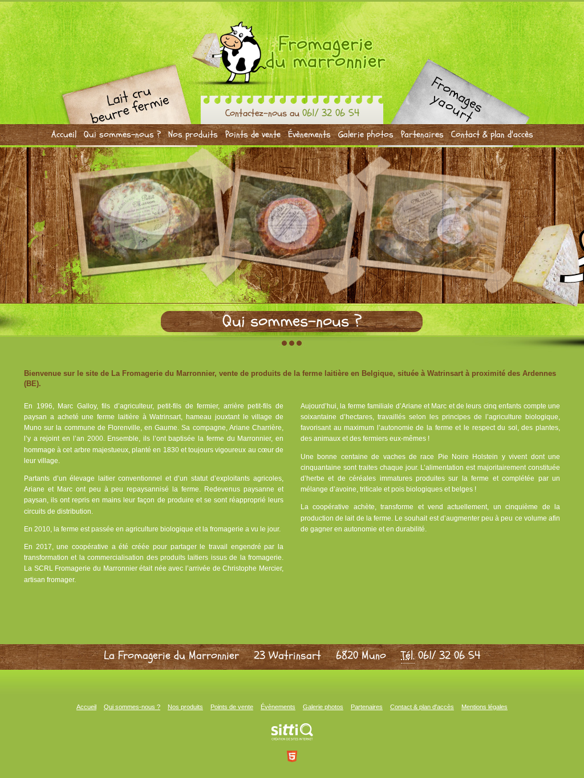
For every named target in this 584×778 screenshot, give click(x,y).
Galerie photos (366, 134)
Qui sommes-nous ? (122, 134)
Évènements (309, 134)
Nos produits (193, 134)
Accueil (63, 134)
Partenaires (422, 134)
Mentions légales (484, 706)
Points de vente (253, 134)
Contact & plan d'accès (492, 134)
